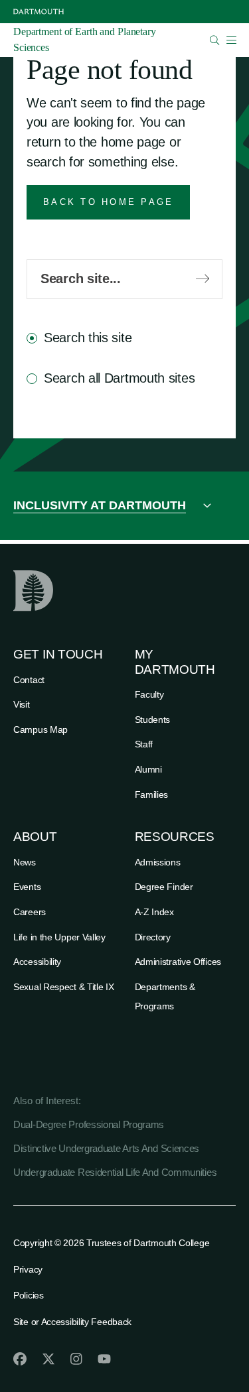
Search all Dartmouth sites (119, 378)
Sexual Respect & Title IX (63, 986)
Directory (153, 937)
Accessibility (37, 961)
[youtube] (104, 1358)
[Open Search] (215, 40)
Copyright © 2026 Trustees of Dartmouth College (111, 1242)
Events (27, 886)
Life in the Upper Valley (59, 937)
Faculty (149, 694)
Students (153, 719)
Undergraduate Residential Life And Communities (114, 1172)
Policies (28, 1295)
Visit (21, 704)
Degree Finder (164, 886)
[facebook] (20, 1358)
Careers (29, 912)
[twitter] (48, 1358)
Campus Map (40, 729)
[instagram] (76, 1358)
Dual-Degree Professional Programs (88, 1124)
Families (152, 794)
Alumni (148, 769)
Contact (28, 679)
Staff (144, 744)
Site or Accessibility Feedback (72, 1321)
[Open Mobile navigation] (231, 39)
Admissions (158, 862)
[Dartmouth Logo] (38, 12)
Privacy (27, 1269)
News (24, 862)
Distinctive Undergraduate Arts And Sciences (106, 1148)
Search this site (87, 337)
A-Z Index (154, 912)
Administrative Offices (178, 961)
